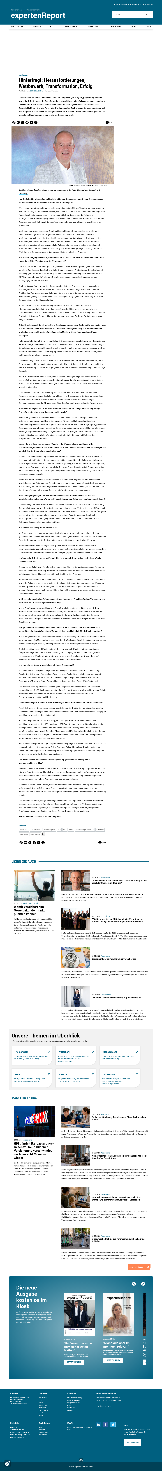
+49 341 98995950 (20, 1403)
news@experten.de (17, 1437)
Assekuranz (23, 75)
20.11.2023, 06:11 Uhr (37, 91)
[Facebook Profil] (105, 1424)
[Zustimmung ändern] (7, 1463)
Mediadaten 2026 (104, 1406)
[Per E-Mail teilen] (14, 122)
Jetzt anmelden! (133, 1443)
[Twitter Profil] (113, 1424)
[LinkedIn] (98, 1424)
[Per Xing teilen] (31, 122)
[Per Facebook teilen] (27, 122)
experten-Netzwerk (17, 1430)
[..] (43, 834)
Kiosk (69, 1430)
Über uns (13, 1427)
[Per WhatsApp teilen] (22, 122)
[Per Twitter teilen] (36, 122)
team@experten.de (23, 1432)
